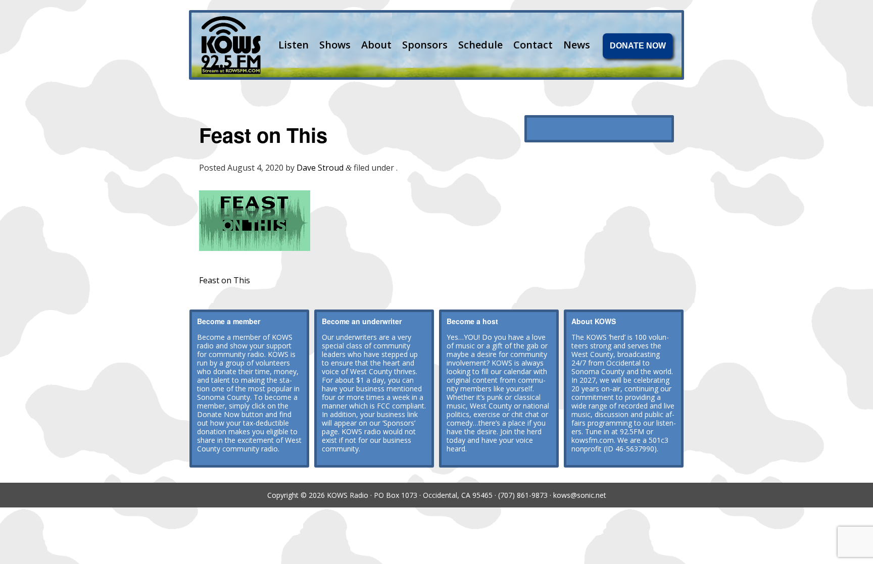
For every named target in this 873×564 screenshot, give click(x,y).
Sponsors (425, 45)
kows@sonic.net (579, 495)
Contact (533, 45)
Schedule (480, 45)
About (376, 45)
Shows (335, 45)
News (576, 45)
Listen (293, 45)
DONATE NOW (638, 45)
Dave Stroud (320, 167)
